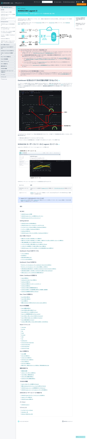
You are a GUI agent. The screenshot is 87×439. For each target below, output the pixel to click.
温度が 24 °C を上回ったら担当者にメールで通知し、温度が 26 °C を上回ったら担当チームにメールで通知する (42, 240)
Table (22, 336)
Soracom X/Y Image (25, 348)
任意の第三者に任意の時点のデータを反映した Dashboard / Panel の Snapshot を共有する (38, 268)
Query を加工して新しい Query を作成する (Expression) (32, 316)
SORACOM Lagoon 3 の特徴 (6, 12)
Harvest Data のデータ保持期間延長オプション (42, 65)
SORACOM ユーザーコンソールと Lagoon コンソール (38, 144)
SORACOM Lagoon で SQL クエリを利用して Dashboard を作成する (8, 41)
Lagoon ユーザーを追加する (26, 397)
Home (19, 8)
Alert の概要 (23, 353)
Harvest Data (38, 22)
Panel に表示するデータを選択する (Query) (29, 312)
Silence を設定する (25, 361)
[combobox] (47, 2)
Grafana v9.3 (36, 200)
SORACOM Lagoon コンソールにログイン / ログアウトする (8, 28)
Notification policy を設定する (27, 359)
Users (12, 3)
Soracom (5, 3)
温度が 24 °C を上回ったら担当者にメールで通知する (31, 238)
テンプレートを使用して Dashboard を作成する (8, 35)
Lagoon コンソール (24, 200)
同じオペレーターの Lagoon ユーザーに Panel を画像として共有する (34, 266)
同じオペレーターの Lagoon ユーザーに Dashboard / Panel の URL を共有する (36, 265)
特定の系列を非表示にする (26, 257)
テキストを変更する (25, 253)
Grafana (31, 192)
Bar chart (23, 329)
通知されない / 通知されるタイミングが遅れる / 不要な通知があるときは (35, 365)
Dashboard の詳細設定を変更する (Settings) (29, 291)
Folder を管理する (24, 278)
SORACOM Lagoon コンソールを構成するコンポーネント (8, 15)
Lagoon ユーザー (45, 188)
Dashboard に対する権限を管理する (28, 378)
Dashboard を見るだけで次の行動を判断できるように (38, 80)
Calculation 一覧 (24, 412)
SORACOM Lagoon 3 (8, 7)
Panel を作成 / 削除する (25, 299)
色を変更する (23, 255)
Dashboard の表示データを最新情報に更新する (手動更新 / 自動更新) (34, 289)
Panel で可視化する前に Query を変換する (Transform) (31, 317)
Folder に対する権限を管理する (27, 376)
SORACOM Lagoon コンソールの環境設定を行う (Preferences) (33, 388)
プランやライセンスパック (59, 188)
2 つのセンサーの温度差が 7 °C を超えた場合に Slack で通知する (33, 246)
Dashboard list (24, 340)
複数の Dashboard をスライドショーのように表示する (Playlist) (33, 386)
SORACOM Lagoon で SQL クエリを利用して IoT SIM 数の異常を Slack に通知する (37, 248)
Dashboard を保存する (25, 282)
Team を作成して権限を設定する (27, 374)
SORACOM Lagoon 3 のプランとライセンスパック (8, 18)
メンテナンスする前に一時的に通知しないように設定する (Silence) (34, 244)
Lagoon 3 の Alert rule (42, 62)
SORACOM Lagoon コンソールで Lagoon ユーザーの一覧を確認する (34, 389)
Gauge (62, 84)
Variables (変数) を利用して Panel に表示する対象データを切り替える (34, 321)
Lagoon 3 (40, 58)
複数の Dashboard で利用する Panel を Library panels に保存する (34, 302)
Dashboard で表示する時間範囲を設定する (29, 287)
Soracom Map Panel (25, 346)
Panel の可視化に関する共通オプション (28, 310)
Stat (22, 331)
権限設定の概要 (24, 370)
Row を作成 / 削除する (25, 297)
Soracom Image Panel (25, 344)
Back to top (4, 79)
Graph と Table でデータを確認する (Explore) (30, 384)
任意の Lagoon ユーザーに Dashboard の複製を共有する (32, 272)
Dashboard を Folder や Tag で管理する (29, 280)
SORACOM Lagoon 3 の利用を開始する (8, 24)
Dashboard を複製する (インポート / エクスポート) (31, 283)
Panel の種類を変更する (26, 308)
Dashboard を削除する (25, 285)
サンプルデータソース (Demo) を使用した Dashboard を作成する (8, 32)
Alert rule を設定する (25, 355)
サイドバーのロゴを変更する (26, 259)
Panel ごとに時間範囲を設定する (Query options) (30, 314)
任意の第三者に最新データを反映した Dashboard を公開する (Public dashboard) (40, 59)
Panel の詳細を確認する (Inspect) (27, 319)
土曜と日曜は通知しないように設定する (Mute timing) (31, 242)
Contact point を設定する (26, 357)
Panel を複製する (24, 300)
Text (22, 338)
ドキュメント (23, 8)
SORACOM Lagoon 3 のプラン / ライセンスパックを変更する (33, 395)
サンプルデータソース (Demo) (27, 410)
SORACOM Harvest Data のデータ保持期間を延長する (43, 53)
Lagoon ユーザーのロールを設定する (28, 372)
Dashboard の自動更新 (63, 58)
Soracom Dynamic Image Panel (27, 342)
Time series (51, 84)
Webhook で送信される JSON (27, 414)
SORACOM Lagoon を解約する (27, 399)
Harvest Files (51, 22)
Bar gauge (23, 335)
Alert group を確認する (25, 363)
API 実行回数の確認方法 (64, 73)
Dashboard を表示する (5, 38)
